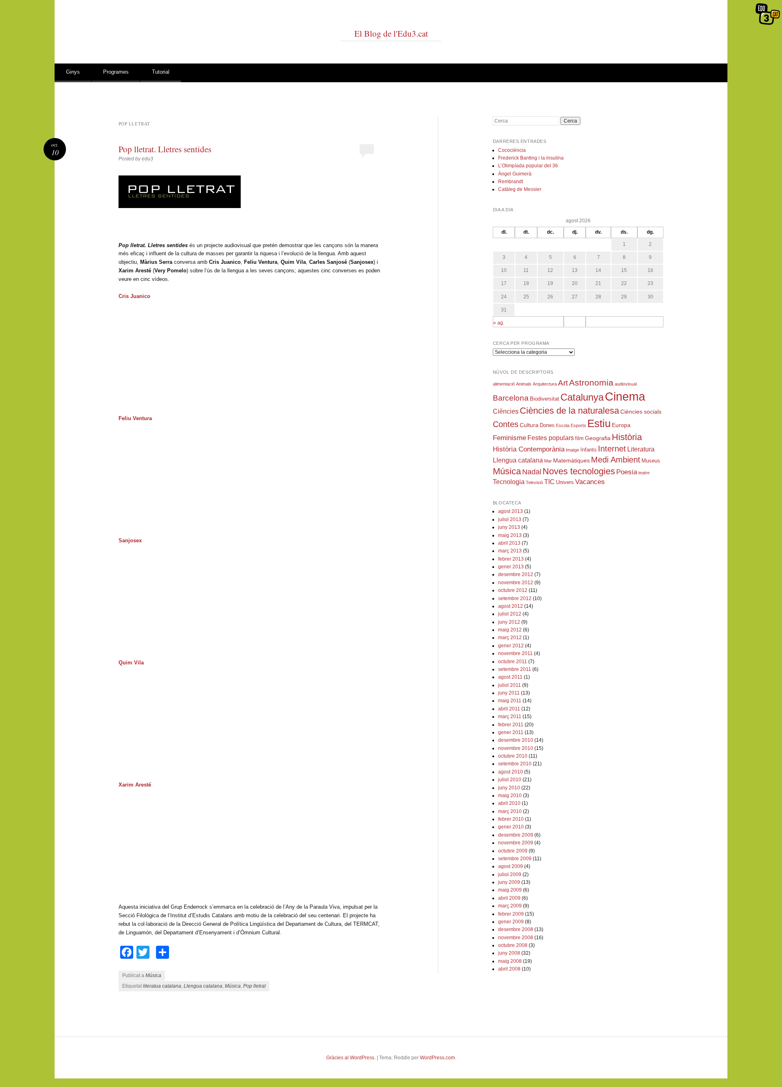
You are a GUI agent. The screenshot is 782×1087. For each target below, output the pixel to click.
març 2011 (509, 716)
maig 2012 (510, 630)
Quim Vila (131, 663)
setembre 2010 (515, 764)
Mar (548, 460)
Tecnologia (509, 481)
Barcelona (511, 398)
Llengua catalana (203, 986)
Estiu (599, 423)
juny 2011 (509, 693)
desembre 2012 (515, 574)
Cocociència (512, 150)
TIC (549, 481)
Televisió (534, 482)
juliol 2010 (509, 779)
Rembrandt (510, 181)
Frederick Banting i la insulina (531, 158)
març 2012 (510, 637)
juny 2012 (509, 622)
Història (627, 437)
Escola (562, 425)
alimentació (504, 383)
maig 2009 (510, 890)
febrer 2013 (511, 559)
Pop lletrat (254, 986)
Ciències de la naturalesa (569, 410)
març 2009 (510, 906)
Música (153, 975)
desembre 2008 (515, 929)
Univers (565, 482)
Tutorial (160, 72)
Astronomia (591, 382)
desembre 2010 (515, 740)
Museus (650, 461)
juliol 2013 (509, 519)
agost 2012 (510, 606)
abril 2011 (509, 709)
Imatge (572, 449)
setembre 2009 (515, 858)
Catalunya (582, 397)
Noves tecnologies (579, 471)
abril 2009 (509, 898)
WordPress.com (437, 1058)
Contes (505, 424)
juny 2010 (509, 788)
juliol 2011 (509, 685)
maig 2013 (510, 535)
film (579, 438)
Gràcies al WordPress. (351, 1058)
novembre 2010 (515, 748)
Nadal (531, 472)
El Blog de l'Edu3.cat (391, 33)
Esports (578, 425)
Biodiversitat (544, 399)
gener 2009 (511, 922)
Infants (588, 450)
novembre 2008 (515, 937)
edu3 (147, 159)
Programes (116, 72)
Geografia (598, 438)
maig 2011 (509, 700)
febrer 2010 (511, 819)
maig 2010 (510, 795)
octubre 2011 (512, 661)
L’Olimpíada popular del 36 (528, 166)
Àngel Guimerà (515, 174)
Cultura (529, 425)
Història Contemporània (529, 449)
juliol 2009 (509, 874)
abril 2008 (509, 969)
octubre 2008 (512, 945)
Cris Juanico (134, 296)
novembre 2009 (515, 843)
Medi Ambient (615, 459)
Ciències (505, 411)
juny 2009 (509, 882)
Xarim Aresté (135, 785)
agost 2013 (510, 511)
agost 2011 (510, 677)
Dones (547, 425)
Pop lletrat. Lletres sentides (165, 149)
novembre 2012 (515, 582)
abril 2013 (509, 543)
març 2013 (510, 551)
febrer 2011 (510, 725)
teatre (644, 472)
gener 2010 (511, 827)
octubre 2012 (512, 590)
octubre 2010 (512, 756)
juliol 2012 (509, 614)
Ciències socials (640, 411)
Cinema (625, 396)
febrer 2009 (511, 914)
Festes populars (550, 437)
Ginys (73, 72)
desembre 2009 (515, 835)
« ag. (498, 323)
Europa (621, 425)
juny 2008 (509, 953)
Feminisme (509, 438)
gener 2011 (510, 732)
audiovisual (626, 383)
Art (563, 383)
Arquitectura (545, 383)
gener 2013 (511, 567)
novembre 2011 (515, 653)
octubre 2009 (512, 851)
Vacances (590, 482)
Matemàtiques (571, 460)
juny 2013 (509, 527)
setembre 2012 (515, 598)
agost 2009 (510, 866)
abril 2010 (509, 803)
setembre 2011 (514, 669)
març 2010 (510, 811)
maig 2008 (510, 961)
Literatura (641, 449)
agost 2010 (510, 772)
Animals (524, 383)
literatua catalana (162, 986)
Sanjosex (130, 540)
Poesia (626, 472)
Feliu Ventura (135, 418)
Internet (612, 448)
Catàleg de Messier (519, 189)
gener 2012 (511, 646)
